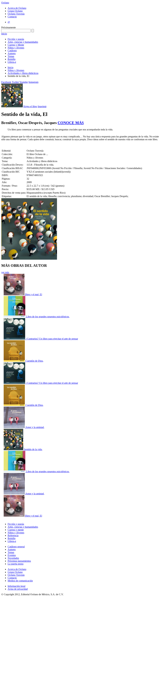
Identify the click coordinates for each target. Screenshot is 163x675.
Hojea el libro (30, 106)
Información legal (16, 586)
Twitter (15, 82)
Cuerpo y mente (16, 529)
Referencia (13, 535)
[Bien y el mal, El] (14, 294)
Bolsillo (11, 59)
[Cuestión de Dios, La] (14, 360)
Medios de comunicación (20, 580)
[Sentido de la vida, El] (14, 449)
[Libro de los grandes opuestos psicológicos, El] (15, 316)
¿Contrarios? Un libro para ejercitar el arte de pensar (52, 338)
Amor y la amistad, (34, 427)
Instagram (33, 82)
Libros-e (12, 62)
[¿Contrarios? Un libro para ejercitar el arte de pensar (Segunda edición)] (15, 383)
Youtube (23, 82)
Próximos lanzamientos (19, 561)
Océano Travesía (16, 13)
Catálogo (12, 50)
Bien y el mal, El (33, 294)
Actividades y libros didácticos (23, 73)
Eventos (12, 555)
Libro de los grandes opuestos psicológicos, (48, 316)
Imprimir (42, 106)
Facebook (6, 82)
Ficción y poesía (16, 39)
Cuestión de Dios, (34, 360)
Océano (5, 2)
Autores (12, 53)
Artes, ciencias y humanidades (23, 42)
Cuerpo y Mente (16, 44)
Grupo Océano (15, 11)
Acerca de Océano (17, 8)
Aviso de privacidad (18, 589)
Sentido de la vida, (33, 449)
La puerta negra (15, 563)
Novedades (13, 558)
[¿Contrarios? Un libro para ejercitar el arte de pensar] (15, 338)
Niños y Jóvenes (16, 47)
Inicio (4, 33)
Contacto (12, 16)
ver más (5, 272)
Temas (11, 56)
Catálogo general (16, 546)
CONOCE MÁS (71, 123)
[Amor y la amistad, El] (14, 427)
